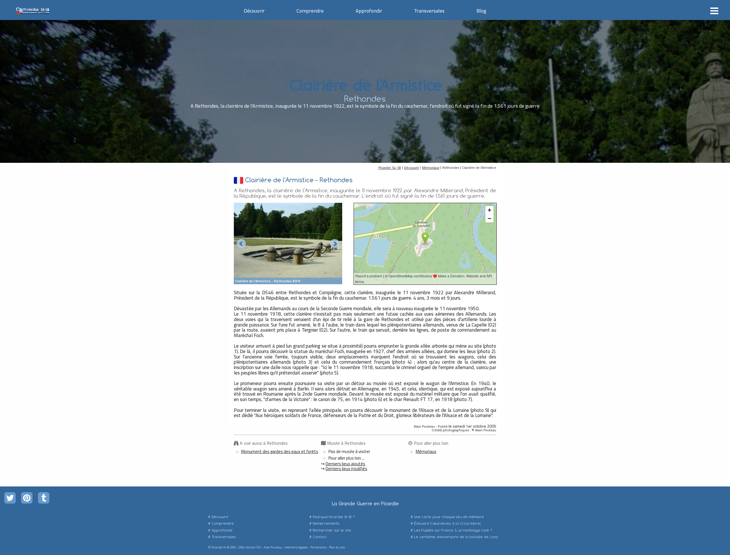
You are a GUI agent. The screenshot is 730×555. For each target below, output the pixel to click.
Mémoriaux (430, 167)
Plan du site (337, 547)
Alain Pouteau (272, 547)
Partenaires (319, 547)
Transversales (429, 11)
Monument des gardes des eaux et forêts (279, 451)
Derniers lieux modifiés (346, 468)
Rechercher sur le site (332, 530)
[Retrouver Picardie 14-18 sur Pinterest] (27, 498)
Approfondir (369, 11)
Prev (241, 243)
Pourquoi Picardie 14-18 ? (334, 517)
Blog (481, 11)
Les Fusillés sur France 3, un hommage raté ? (453, 530)
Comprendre (310, 11)
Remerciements (326, 523)
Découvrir (254, 11)
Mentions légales (296, 547)
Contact (320, 537)
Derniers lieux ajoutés (345, 463)
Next (334, 243)
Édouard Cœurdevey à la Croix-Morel (447, 523)
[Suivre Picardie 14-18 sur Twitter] (10, 498)
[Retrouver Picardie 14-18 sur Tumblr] (43, 498)
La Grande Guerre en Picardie (365, 503)
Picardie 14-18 (389, 167)
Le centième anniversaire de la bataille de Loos (456, 537)
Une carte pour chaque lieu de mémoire (449, 517)
